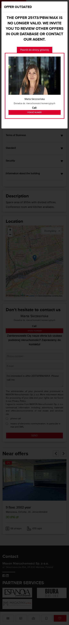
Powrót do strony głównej (34, 50)
